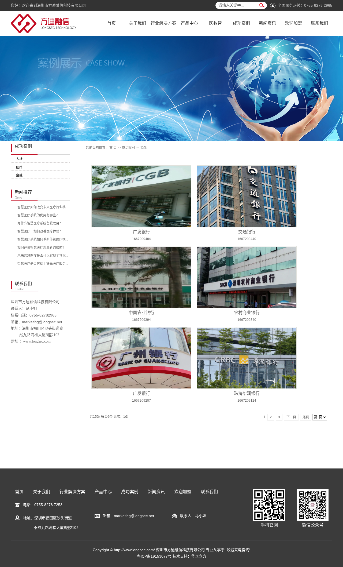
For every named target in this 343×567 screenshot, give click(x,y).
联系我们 (319, 23)
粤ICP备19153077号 (154, 556)
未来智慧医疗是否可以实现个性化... (42, 255)
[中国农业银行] (141, 277)
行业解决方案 (163, 23)
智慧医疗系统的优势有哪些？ (38, 215)
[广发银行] (141, 196)
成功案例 (241, 23)
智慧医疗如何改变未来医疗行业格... (42, 207)
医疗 (19, 167)
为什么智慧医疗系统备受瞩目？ (39, 223)
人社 (19, 159)
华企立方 (198, 556)
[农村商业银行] (247, 277)
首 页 (113, 148)
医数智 (215, 23)
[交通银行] (247, 196)
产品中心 (189, 23)
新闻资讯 (267, 23)
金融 (19, 175)
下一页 (291, 417)
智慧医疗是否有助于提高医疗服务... (42, 264)
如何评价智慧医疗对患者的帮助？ (41, 247)
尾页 (306, 417)
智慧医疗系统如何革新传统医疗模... (42, 239)
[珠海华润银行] (247, 358)
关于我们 (137, 23)
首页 (111, 23)
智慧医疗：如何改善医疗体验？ (39, 231)
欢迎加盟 (293, 23)
